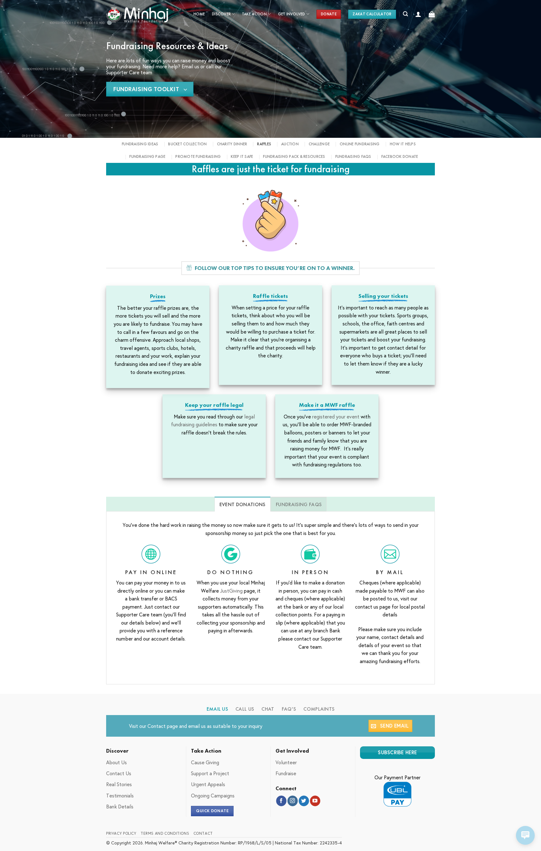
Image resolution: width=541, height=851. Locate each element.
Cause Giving (205, 762)
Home (199, 14)
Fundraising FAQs (353, 156)
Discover (221, 14)
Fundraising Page (147, 156)
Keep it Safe (242, 156)
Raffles (264, 144)
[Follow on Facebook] (281, 801)
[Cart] (432, 14)
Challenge (319, 144)
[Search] (405, 14)
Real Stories (119, 784)
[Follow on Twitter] (304, 801)
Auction (290, 144)
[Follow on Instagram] (292, 801)
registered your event (336, 416)
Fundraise (286, 773)
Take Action (254, 14)
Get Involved (291, 14)
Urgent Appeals (208, 784)
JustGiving (231, 590)
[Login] (418, 14)
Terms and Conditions (165, 833)
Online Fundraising (360, 144)
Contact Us (118, 773)
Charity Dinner (232, 144)
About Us (116, 762)
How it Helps (403, 144)
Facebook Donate (399, 156)
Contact (156, 726)
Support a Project (210, 773)
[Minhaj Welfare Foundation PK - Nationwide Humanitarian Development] (137, 14)
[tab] (242, 504)
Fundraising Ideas (140, 144)
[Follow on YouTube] (315, 801)
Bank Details (119, 806)
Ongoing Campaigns (212, 795)
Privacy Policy (121, 833)
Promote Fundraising (198, 156)
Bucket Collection (187, 144)
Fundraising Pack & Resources (294, 156)
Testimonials (120, 795)
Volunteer (286, 762)
